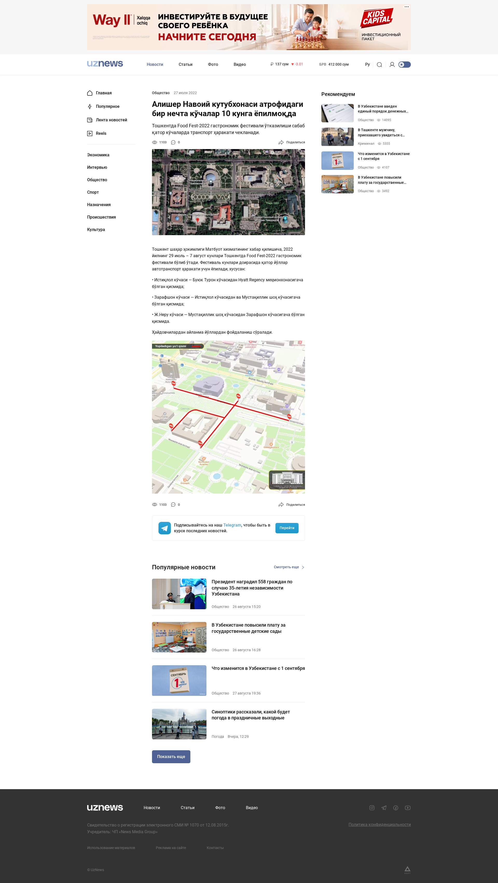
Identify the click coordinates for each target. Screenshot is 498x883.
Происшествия (101, 217)
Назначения (99, 205)
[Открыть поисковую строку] (381, 64)
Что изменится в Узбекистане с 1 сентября (258, 668)
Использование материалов (111, 848)
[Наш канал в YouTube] (408, 808)
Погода (218, 736)
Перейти (287, 528)
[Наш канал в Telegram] (384, 808)
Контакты (215, 848)
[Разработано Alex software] (407, 870)
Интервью (97, 167)
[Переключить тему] (404, 64)
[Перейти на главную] (105, 64)
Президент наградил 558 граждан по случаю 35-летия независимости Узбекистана (252, 588)
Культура (96, 230)
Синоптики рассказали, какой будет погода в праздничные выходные (251, 714)
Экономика (98, 155)
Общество (97, 180)
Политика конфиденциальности (380, 824)
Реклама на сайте (171, 848)
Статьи (185, 64)
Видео (240, 64)
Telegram (232, 525)
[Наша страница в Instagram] (372, 808)
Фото (213, 64)
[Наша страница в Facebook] (396, 808)
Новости (155, 64)
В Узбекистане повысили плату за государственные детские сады (249, 628)
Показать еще (171, 756)
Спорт (93, 192)
